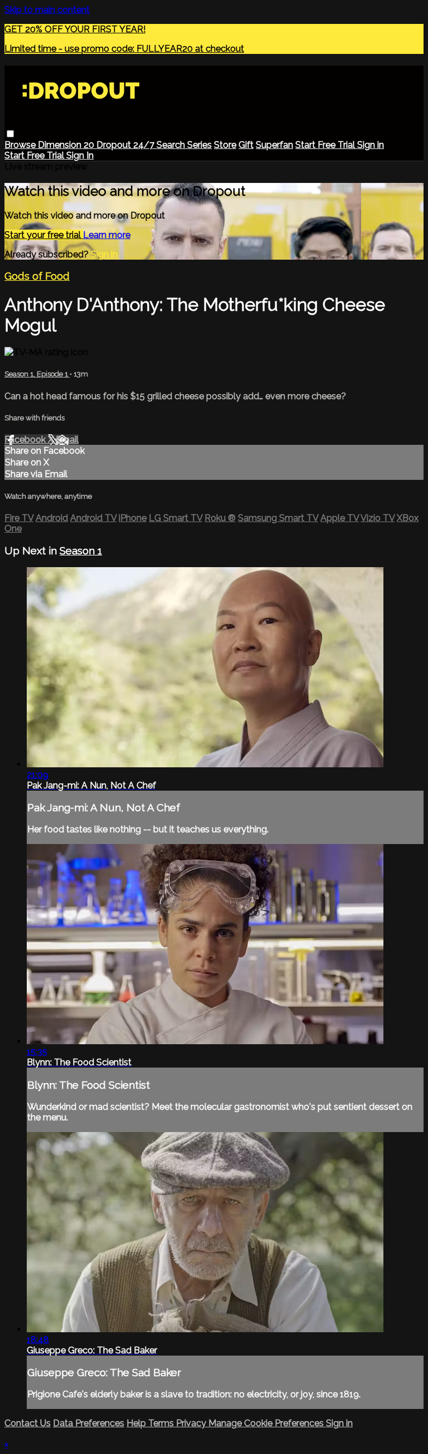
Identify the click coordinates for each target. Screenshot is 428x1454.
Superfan (274, 145)
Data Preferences (88, 1423)
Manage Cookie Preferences (267, 1423)
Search (172, 145)
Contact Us (27, 1423)
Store (225, 145)
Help (137, 1423)
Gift (246, 145)
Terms (162, 1423)
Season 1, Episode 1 (37, 374)
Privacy (192, 1423)
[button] (10, 133)
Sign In (80, 155)
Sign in (370, 145)
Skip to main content (47, 9)
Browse (21, 145)
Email (67, 439)
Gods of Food (37, 276)
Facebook (26, 439)
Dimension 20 (67, 145)
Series (199, 145)
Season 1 (81, 550)
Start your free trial (43, 235)
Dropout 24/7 (126, 145)
